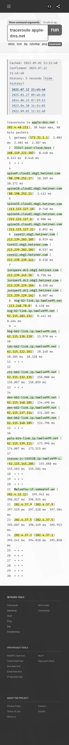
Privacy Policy (14, 706)
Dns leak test (13, 666)
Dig (8, 626)
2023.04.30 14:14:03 (28, 106)
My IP (41, 655)
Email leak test (14, 671)
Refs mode (43, 605)
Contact (42, 706)
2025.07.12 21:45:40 (28, 89)
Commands (44, 610)
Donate (41, 711)
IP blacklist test (15, 677)
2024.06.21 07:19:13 (28, 100)
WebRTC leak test (16, 655)
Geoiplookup (13, 631)
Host (9, 616)
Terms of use (13, 711)
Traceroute (12, 605)
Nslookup (12, 610)
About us (11, 716)
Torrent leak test (15, 661)
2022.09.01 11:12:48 (28, 111)
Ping (9, 621)
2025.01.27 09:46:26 (28, 95)
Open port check (46, 661)
